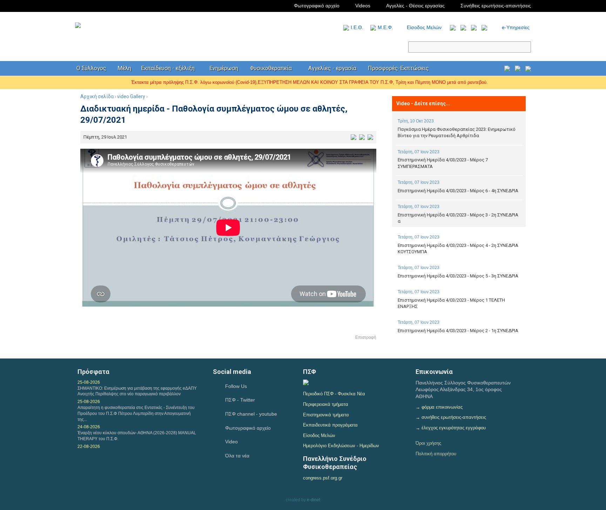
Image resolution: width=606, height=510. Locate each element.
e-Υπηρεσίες (516, 27)
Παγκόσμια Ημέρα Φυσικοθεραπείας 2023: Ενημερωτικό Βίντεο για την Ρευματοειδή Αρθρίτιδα (457, 132)
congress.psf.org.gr (322, 478)
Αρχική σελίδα (97, 96)
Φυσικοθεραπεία (271, 68)
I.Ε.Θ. (357, 27)
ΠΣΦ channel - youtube (251, 414)
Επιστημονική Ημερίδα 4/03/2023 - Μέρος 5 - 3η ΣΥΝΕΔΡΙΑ (458, 276)
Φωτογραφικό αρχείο (316, 5)
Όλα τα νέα (237, 455)
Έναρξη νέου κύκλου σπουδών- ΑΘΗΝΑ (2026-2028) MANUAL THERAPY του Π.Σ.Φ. (137, 435)
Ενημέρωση (223, 68)
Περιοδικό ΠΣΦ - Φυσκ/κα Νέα (334, 393)
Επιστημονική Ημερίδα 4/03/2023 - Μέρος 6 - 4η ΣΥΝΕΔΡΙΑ (458, 190)
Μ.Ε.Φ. (385, 27)
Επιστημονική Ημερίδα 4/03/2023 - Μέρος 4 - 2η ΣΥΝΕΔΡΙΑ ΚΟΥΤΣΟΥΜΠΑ (458, 248)
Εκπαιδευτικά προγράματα (330, 425)
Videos (362, 5)
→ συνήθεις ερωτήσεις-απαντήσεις (451, 417)
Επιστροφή (365, 337)
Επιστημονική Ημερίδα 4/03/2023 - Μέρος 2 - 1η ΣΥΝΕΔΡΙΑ (458, 330)
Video (231, 441)
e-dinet (313, 499)
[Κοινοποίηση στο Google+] (370, 137)
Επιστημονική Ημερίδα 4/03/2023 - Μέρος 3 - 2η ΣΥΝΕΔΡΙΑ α (458, 218)
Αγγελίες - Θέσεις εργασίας (415, 5)
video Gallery (131, 96)
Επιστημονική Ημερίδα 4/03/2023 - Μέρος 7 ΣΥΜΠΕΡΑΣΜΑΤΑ (443, 163)
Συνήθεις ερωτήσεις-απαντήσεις (495, 5)
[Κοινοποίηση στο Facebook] (353, 137)
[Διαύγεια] (306, 383)
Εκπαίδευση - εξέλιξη (168, 68)
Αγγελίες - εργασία (332, 68)
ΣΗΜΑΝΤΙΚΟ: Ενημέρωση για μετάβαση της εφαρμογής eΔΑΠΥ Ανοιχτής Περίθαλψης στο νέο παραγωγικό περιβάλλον (137, 391)
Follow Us (236, 386)
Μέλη (124, 68)
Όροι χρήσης (428, 443)
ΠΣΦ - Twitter (240, 400)
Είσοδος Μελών (424, 27)
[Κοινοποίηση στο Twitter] (362, 137)
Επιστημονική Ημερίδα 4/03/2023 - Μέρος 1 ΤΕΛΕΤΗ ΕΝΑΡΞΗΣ (451, 303)
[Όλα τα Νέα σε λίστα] (451, 27)
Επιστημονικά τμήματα (326, 414)
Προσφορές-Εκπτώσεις (398, 68)
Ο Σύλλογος (91, 68)
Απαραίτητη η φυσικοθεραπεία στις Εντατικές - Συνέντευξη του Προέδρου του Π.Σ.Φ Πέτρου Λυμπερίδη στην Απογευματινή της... (136, 413)
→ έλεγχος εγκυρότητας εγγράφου (451, 427)
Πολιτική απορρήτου (436, 453)
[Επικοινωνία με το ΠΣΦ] (528, 69)
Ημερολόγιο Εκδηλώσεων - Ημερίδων (341, 445)
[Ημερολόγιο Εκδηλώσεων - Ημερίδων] (507, 69)
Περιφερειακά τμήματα (325, 404)
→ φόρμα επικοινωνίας (439, 407)
